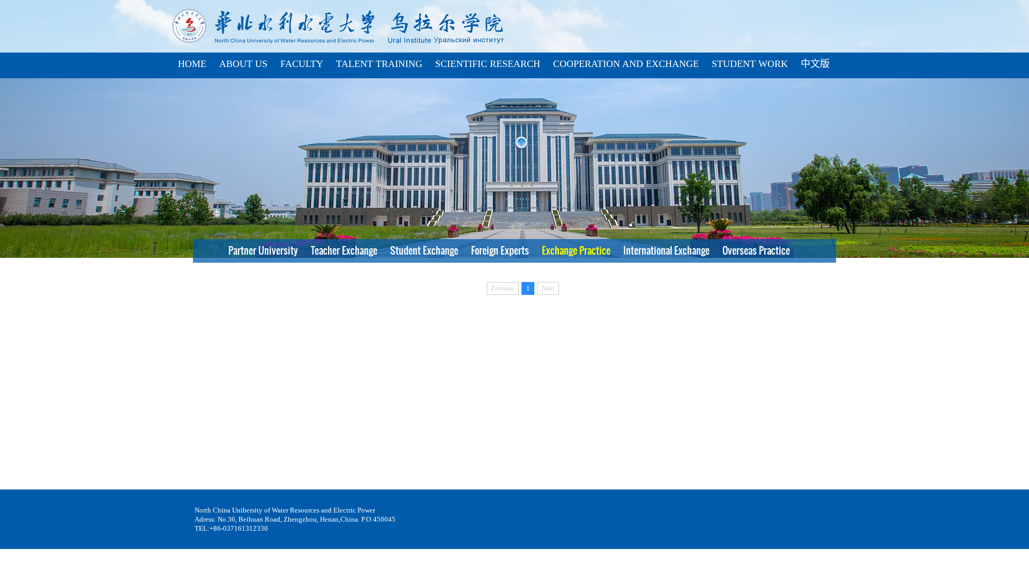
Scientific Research (487, 63)
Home (192, 63)
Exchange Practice (577, 250)
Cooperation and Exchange (626, 63)
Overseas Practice (757, 250)
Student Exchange (425, 250)
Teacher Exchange (345, 250)
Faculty (301, 63)
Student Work (750, 63)
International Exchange (667, 250)
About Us (243, 63)
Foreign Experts (501, 250)
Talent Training (379, 63)
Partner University (264, 250)
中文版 (815, 63)
